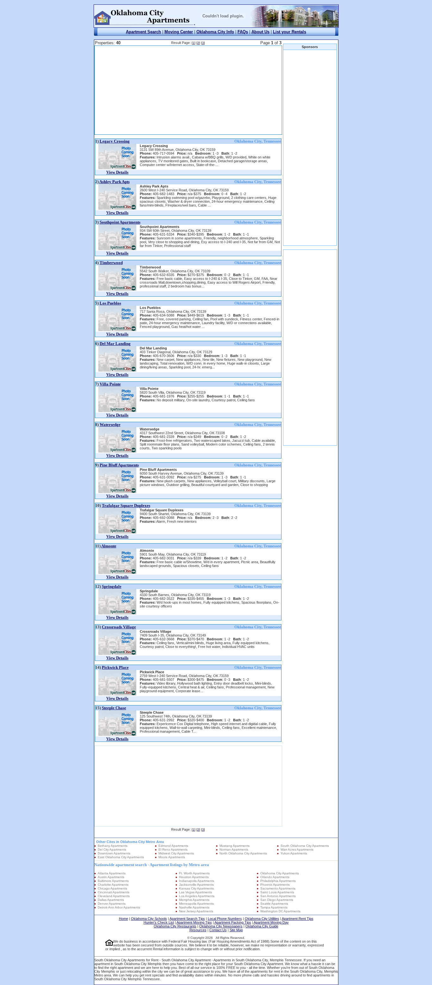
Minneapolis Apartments (196, 903)
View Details (117, 172)
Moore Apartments (171, 857)
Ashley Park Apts (114, 181)
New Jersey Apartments (196, 911)
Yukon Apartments (294, 853)
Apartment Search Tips (187, 918)
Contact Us (218, 930)
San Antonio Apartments (278, 896)
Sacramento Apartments (277, 888)
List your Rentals (289, 31)
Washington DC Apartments (280, 911)
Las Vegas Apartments (195, 892)
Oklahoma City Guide (261, 926)
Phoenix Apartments (275, 884)
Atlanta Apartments (112, 873)
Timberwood (111, 262)
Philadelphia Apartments (278, 881)
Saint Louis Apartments (277, 892)
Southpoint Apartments (120, 222)
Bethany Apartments (112, 845)
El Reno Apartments (173, 849)
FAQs (243, 31)
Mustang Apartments (234, 845)
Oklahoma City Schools (149, 918)
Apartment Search (143, 31)
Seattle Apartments (274, 903)
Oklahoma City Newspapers (221, 926)
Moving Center (178, 31)
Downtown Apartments (114, 853)
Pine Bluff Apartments (119, 465)
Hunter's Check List (159, 922)
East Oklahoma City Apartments (121, 857)
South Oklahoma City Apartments (305, 845)
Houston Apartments (194, 877)
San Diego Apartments (276, 900)
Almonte (108, 546)
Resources (198, 930)
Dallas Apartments (111, 900)
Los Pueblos (110, 303)
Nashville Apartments (194, 907)
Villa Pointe (110, 384)
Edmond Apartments (173, 845)
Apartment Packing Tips (232, 922)
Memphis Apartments (194, 900)
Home (123, 918)
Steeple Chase (114, 707)
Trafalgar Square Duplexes (126, 505)
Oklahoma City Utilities (262, 918)
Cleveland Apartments (114, 896)
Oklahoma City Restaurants (175, 926)
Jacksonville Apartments (196, 884)
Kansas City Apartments (196, 888)
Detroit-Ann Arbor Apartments (119, 907)
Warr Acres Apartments (297, 849)
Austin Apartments (111, 877)
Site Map (236, 930)
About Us (260, 31)
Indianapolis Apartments (196, 881)
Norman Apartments (233, 849)
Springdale (111, 586)
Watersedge (110, 424)
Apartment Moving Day (271, 922)
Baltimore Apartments (113, 881)
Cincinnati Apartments (113, 892)
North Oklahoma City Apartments (243, 853)
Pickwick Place (115, 667)
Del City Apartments (112, 849)
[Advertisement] (188, 90)
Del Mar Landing (115, 343)
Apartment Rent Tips (297, 918)
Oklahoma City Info (215, 31)
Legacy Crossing (115, 141)
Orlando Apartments (274, 877)
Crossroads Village (119, 627)
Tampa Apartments (273, 907)
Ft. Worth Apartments (194, 873)
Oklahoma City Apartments (279, 873)
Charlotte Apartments (113, 884)
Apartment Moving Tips (194, 922)
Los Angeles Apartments (196, 896)
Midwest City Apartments (176, 853)
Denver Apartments (112, 903)
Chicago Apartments (112, 888)
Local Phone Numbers (225, 918)
